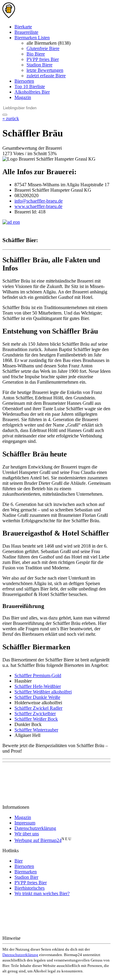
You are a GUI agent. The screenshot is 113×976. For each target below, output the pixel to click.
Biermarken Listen (32, 37)
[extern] (41, 938)
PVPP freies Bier (43, 59)
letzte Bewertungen (45, 70)
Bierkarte (23, 26)
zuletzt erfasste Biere (46, 75)
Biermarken (25, 871)
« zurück (10, 118)
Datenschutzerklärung (35, 828)
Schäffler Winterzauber (36, 729)
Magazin (22, 97)
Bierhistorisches (29, 888)
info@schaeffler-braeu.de (38, 200)
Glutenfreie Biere (43, 48)
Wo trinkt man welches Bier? (42, 893)
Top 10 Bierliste (29, 86)
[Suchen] (4, 115)
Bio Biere (36, 53)
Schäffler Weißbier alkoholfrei (43, 691)
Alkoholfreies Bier (32, 91)
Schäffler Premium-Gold (37, 675)
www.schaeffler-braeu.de (38, 206)
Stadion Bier (26, 877)
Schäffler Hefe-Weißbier (37, 686)
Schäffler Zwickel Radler (38, 708)
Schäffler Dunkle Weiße (37, 697)
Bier (18, 860)
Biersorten (24, 81)
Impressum (24, 822)
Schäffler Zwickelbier (35, 713)
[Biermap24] (8, 16)
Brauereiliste (26, 32)
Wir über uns (26, 833)
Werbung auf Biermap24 (37, 840)
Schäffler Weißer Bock (36, 719)
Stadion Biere (39, 64)
